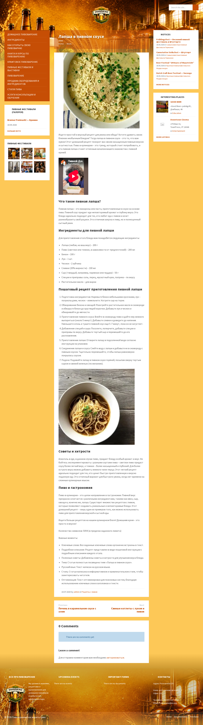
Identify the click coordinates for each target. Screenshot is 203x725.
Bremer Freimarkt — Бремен (22, 120)
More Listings (163, 137)
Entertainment (178, 131)
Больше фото (14, 131)
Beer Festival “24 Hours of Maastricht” (175, 62)
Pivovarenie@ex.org (168, 703)
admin (76, 592)
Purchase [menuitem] (194, 716)
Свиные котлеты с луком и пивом (127, 610)
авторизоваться (115, 657)
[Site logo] (101, 24)
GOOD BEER (175, 102)
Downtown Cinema (179, 119)
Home (61, 43)
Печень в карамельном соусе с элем (77, 610)
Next (142, 605)
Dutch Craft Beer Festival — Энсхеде (174, 73)
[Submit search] (196, 7)
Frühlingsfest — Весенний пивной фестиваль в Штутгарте (173, 40)
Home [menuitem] (169, 716)
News (69, 43)
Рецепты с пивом (89, 592)
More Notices (162, 84)
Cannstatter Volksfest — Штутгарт (173, 52)
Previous (63, 605)
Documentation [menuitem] (181, 716)
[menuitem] (27, 34)
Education (176, 113)
